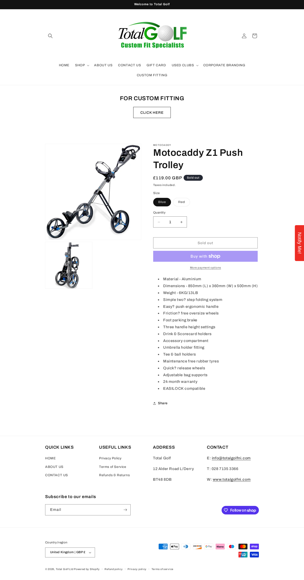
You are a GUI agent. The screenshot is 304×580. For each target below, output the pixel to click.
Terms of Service (112, 467)
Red (184, 203)
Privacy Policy (110, 458)
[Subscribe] (125, 509)
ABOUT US (54, 467)
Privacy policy (137, 569)
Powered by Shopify (87, 569)
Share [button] (163, 403)
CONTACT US (56, 475)
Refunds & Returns (114, 475)
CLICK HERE (152, 112)
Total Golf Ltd (64, 569)
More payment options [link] (205, 267)
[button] (50, 36)
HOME (50, 458)
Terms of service (162, 569)
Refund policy (113, 569)
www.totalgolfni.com (232, 479)
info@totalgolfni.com (231, 458)
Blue (164, 203)
